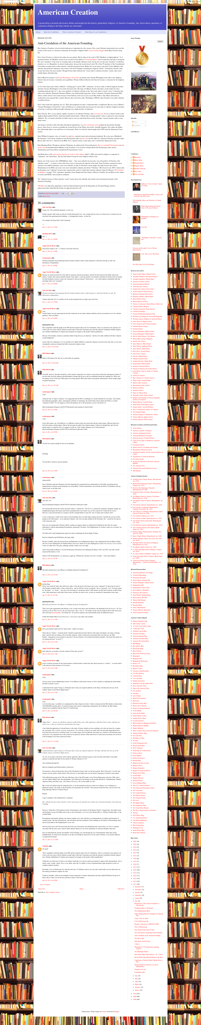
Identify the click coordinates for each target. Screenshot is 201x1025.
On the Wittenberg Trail (140, 743)
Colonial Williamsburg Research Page (144, 314)
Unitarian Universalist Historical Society (145, 468)
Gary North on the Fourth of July (144, 930)
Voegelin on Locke (140, 969)
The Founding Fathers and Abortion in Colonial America (147, 201)
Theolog (135, 813)
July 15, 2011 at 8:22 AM (49, 668)
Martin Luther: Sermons (140, 383)
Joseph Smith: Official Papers (141, 364)
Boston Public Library (139, 299)
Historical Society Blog (140, 703)
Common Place (137, 676)
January (137, 990)
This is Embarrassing (141, 927)
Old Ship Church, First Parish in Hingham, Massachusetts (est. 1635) (145, 543)
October (137, 892)
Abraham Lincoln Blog (139, 631)
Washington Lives (138, 828)
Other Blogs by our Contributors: (96, 32)
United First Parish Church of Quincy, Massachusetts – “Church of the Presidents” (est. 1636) (147, 562)
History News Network (139, 706)
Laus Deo (144, 227)
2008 (135, 999)
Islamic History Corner (139, 716)
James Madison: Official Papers (142, 344)
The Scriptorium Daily (139, 805)
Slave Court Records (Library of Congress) (145, 409)
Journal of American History (141, 366)
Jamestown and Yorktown (140, 593)
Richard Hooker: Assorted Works (142, 402)
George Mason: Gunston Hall (141, 580)
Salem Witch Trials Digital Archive (143, 405)
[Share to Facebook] (72, 193)
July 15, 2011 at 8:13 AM (49, 654)
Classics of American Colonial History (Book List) (148, 304)
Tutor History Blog (138, 815)
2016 (135, 870)
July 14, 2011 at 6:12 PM (49, 471)
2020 (135, 858)
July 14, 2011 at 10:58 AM (50, 363)
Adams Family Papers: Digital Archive (144, 274)
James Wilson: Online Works (141, 349)
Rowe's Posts (46, 196)
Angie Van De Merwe (49, 246)
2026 (135, 841)
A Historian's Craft (138, 629)
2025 (135, 844)
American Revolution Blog (141, 641)
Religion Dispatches (138, 768)
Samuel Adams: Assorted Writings (143, 407)
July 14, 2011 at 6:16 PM (49, 491)
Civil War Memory (138, 673)
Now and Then (137, 736)
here (67, 136)
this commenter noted (91, 125)
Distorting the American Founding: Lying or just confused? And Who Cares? (148, 195)
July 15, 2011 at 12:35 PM (50, 839)
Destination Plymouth (139, 578)
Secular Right (137, 775)
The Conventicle (137, 790)
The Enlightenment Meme (142, 911)
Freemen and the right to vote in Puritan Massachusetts (145, 249)
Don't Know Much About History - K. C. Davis (149, 954)
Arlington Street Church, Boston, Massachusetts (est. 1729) (147, 480)
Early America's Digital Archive (142, 321)
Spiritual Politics (138, 780)
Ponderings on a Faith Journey (142, 750)
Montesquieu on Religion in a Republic (150, 217)
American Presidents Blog (140, 638)
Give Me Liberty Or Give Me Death (143, 264)
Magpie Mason (139, 166)
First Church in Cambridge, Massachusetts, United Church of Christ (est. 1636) (147, 512)
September (138, 895)
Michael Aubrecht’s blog (140, 621)
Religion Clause (137, 765)
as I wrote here (98, 114)
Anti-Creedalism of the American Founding (147, 935)
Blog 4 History (137, 651)
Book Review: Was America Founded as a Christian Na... (147, 904)
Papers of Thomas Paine (140, 393)
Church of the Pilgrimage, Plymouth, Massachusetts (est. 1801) (144, 489)
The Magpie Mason (138, 803)
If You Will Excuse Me (141, 921)
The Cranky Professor (139, 793)
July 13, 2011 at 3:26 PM (49, 239)
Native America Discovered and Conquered (145, 731)
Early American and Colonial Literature (144, 324)
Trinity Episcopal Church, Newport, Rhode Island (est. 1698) (147, 557)
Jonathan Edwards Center (140, 359)
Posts (135, 122)
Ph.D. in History (138, 748)
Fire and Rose (137, 691)
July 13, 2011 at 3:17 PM (49, 227)
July (136, 901)
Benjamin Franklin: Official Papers (143, 296)
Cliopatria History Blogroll (141, 306)
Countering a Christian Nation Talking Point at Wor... (148, 961)
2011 (135, 884)
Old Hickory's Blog (138, 738)
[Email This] (66, 193)
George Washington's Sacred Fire (68, 77)
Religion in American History (141, 770)
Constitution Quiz (140, 972)
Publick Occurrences (139, 758)
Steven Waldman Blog (139, 783)
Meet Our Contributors (51, 32)
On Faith (135, 741)
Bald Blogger (137, 643)
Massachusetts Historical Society (142, 450)
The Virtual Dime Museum (141, 808)
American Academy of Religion (142, 431)
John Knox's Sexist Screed (142, 941)
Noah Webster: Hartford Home (142, 595)
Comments (136, 125)
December (138, 887)
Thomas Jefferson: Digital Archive (143, 417)
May (136, 979)
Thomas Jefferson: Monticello (141, 610)
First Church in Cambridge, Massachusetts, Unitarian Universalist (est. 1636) (145, 508)
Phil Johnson (46, 353)
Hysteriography (56, 613)
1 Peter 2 (137, 944)
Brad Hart (138, 157)
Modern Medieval (138, 728)
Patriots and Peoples (139, 746)
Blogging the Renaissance (140, 661)
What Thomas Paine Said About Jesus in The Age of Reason (150, 207)
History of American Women (141, 708)
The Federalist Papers (139, 412)
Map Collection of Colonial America (143, 378)
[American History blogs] (142, 68)
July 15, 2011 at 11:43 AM (50, 741)
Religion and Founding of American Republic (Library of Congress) (146, 398)
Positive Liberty (137, 753)
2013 (135, 878)
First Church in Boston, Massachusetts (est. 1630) (147, 505)
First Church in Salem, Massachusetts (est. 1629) (147, 518)
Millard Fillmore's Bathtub (141, 726)
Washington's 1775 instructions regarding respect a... (147, 948)
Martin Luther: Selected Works (142, 380)
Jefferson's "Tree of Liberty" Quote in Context (151, 185)
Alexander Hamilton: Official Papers (143, 279)
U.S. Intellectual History (140, 818)
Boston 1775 (136, 663)
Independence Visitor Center (141, 588)
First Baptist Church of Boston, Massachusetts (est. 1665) (148, 501)
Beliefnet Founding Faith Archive (143, 294)
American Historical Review (141, 284)
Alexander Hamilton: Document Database (145, 276)
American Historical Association (142, 436)
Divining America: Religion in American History (147, 319)
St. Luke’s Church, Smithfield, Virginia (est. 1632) (148, 554)
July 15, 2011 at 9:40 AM (49, 711)
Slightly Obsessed (138, 778)
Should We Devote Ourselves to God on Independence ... (146, 965)
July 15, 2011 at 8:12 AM (49, 642)
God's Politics (137, 696)
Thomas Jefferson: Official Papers (143, 419)
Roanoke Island (137, 605)
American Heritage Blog (140, 636)
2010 (135, 994)
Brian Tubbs (138, 160)
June (136, 976)
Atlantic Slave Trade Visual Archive (143, 289)
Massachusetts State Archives (141, 385)
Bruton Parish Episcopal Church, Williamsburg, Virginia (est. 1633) (147, 484)
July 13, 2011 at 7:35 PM (49, 302)
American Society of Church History (144, 438)
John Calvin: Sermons (139, 354)
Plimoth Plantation (138, 602)
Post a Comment (45, 884)
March (137, 984)
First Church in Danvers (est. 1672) (143, 516)
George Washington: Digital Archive (143, 331)
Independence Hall (138, 585)
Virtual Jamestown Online (140, 612)
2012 (135, 881)
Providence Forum (138, 459)
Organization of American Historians (144, 456)
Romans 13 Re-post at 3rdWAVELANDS (147, 924)
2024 (135, 847)
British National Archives (140, 301)
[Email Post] (62, 193)
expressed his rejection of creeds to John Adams (68, 154)
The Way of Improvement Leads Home (144, 810)
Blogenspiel (136, 656)
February (138, 987)
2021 (135, 856)
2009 (135, 996)
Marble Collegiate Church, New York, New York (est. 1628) (147, 539)
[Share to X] (70, 193)
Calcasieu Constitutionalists (141, 671)
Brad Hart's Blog (138, 666)
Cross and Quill (137, 678)
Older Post (121, 889)
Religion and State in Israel (141, 763)
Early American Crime (139, 686)
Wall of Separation (138, 825)
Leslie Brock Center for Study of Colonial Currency (145, 372)
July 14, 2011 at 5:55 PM (49, 410)
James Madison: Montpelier (141, 590)
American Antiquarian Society (142, 433)
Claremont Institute (138, 445)
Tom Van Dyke (47, 207)
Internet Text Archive (139, 341)
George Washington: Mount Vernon (143, 583)
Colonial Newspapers (139, 311)
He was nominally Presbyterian (108, 145)
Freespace (136, 693)
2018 (135, 864)
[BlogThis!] (68, 193)
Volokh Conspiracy (138, 823)
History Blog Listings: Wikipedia (142, 339)
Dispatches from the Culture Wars (143, 683)
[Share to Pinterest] (74, 193)
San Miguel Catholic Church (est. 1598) (144, 547)
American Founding (139, 634)
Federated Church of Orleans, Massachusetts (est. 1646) (147, 493)
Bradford (41, 186)
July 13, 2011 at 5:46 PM (49, 265)
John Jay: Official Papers (140, 356)
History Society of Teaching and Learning (145, 447)
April (137, 981)
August (137, 898)
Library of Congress (139, 375)
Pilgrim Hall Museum (139, 600)
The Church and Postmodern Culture (144, 788)
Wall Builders (137, 471)
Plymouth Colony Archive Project (143, 395)
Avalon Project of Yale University (143, 291)
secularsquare (46, 258)
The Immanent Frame (139, 798)
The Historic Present (139, 795)
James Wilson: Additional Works (142, 346)
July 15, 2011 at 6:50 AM (49, 575)
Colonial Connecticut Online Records (144, 309)
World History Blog (138, 830)
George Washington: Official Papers (143, 334)
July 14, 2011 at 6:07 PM (49, 432)
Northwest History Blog (140, 733)
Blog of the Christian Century (141, 653)
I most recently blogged (96, 50)
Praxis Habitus (137, 756)
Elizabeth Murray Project (140, 326)
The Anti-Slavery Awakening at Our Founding (148, 933)
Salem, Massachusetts (139, 607)
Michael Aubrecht (140, 169)
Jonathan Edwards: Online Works (142, 361)
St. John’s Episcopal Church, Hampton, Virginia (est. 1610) (147, 550)
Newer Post (41, 889)
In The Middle (137, 711)
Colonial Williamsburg (139, 575)
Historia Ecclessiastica (139, 698)
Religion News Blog (139, 773)
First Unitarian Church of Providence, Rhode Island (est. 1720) (146, 528)
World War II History (139, 833)
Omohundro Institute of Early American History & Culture (148, 453)
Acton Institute (137, 428)
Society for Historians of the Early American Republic (146, 462)
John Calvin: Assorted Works (141, 351)
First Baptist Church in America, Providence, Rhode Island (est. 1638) (146, 497)
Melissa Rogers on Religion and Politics (144, 723)
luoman (104, 1011)
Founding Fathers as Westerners (144, 908)
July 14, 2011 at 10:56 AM (50, 347)
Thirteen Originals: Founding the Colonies (145, 414)
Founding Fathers (91, 59)
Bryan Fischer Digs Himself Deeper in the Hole (149, 957)
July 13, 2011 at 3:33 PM (49, 251)
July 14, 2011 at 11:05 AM (50, 385)
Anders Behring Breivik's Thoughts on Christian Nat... (149, 915)
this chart (85, 138)
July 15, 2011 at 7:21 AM (49, 619)
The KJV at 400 (139, 938)
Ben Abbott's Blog (138, 646)
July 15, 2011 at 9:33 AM (49, 692)
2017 (135, 867)
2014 (135, 876)
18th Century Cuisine (139, 624)
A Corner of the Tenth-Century (142, 626)
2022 (135, 853)
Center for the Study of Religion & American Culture (146, 441)
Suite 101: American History (141, 785)
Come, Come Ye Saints (141, 918)
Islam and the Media (139, 713)
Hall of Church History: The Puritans (144, 336)
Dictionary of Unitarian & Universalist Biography (147, 316)
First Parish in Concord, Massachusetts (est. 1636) (147, 525)
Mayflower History (138, 388)
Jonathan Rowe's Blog (139, 718)
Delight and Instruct (139, 681)
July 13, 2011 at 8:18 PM (49, 318)
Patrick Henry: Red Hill (140, 597)
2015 (135, 873)
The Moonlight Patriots (141, 952)
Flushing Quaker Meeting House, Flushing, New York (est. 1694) (147, 532)
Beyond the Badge (138, 649)
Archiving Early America (140, 286)
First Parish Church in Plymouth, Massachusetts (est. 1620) (147, 521)
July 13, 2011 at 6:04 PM (49, 284)
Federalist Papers (138, 329)
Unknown (45, 846)
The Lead (135, 800)
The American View (139, 466)
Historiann (136, 701)
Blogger (116, 1011)
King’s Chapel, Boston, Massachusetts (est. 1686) (147, 536)
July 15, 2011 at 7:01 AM (49, 595)
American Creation (68, 11)
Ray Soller (138, 171)
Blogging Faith (137, 658)
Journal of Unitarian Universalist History (145, 369)
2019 (135, 861)
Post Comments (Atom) (53, 892)
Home (38, 32)
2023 (135, 850)
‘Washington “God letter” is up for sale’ (151, 238)
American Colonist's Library (141, 282)
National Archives (138, 390)
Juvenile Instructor (138, 721)
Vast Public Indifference (140, 820)
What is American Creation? (71, 32)
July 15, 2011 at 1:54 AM (49, 558)
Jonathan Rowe (47, 234)
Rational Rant (137, 760)
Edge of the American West (141, 688)
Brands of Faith (137, 668)
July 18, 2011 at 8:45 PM (49, 880)
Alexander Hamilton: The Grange (143, 573)
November (138, 889)
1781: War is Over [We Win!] (150, 254)
